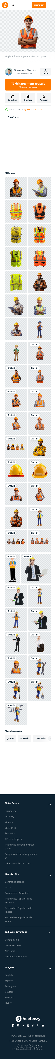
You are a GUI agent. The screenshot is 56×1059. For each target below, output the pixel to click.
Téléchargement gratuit (28, 85)
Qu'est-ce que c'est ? (33, 109)
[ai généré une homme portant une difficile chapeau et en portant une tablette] (16, 398)
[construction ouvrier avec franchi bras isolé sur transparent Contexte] (16, 846)
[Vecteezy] (5, 5)
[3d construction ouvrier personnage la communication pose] (16, 1026)
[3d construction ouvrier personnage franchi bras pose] (16, 1002)
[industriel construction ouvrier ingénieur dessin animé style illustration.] (35, 920)
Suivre (45, 73)
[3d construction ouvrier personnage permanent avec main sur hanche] (16, 492)
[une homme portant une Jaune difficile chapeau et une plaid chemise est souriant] (16, 469)
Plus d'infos (13, 115)
